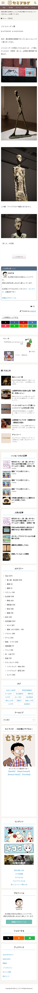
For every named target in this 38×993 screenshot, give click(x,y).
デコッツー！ (16, 435)
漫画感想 (9, 646)
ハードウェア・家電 (16, 671)
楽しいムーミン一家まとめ (19, 884)
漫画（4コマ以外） (15, 629)
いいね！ (19, 256)
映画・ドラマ (11, 642)
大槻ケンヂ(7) (29, 700)
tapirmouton (6, 959)
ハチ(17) (10, 704)
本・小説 (10, 654)
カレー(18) (18, 697)
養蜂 (9, 588)
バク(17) (7, 697)
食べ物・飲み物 (14, 580)
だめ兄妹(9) (29, 697)
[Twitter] (5, 322)
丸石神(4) (27, 704)
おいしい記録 (7, 972)
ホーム (4, 18)
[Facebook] (14, 322)
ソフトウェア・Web (16, 666)
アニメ (9, 650)
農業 (10, 584)
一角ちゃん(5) (9, 700)
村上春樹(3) (19, 693)
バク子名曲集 (19, 874)
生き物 (11, 7)
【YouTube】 (26, 774)
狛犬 (8, 617)
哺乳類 (11, 605)
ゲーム (33, 7)
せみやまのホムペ (8, 954)
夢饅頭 (5, 963)
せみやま (33, 311)
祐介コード (6, 976)
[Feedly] (32, 326)
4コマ (26, 7)
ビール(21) (8, 693)
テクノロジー (12, 662)
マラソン (18, 7)
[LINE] (14, 326)
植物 (10, 613)
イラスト (10, 634)
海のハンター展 (17, 377)
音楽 (8, 658)
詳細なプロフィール (9, 298)
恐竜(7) (19, 700)
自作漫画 (10, 621)
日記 (4, 7)
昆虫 (10, 609)
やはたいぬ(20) (10, 690)
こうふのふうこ (7, 967)
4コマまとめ (19, 877)
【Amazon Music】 (14, 774)
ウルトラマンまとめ (19, 881)
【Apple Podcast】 (23, 771)
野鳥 (10, 601)
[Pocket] (5, 326)
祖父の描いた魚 (19, 870)
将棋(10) (30, 693)
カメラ (11, 675)
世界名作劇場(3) (27, 690)
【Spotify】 (12, 771)
